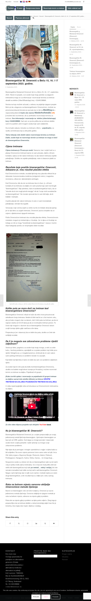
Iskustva (65, 557)
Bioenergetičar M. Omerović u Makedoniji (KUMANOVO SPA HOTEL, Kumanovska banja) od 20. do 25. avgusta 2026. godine (80, 120)
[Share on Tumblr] (45, 523)
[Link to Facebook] (83, 1)
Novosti (65, 559)
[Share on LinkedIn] (36, 523)
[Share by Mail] (54, 523)
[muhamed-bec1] (32, 51)
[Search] (33, 18)
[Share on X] (19, 523)
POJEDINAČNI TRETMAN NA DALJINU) (41, 382)
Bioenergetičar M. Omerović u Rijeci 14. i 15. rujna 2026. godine (80, 97)
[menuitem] (9, 1)
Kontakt (16, 1)
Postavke (55, 597)
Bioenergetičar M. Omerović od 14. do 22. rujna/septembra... (77, 47)
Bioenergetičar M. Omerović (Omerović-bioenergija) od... (77, 60)
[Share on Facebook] (10, 523)
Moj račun (8, 1)
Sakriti (46, 597)
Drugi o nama (67, 554)
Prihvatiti (36, 597)
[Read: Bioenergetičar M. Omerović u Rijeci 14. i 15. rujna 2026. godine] (72, 94)
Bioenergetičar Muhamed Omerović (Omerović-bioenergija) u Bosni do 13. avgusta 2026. (80, 146)
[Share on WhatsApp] (27, 523)
